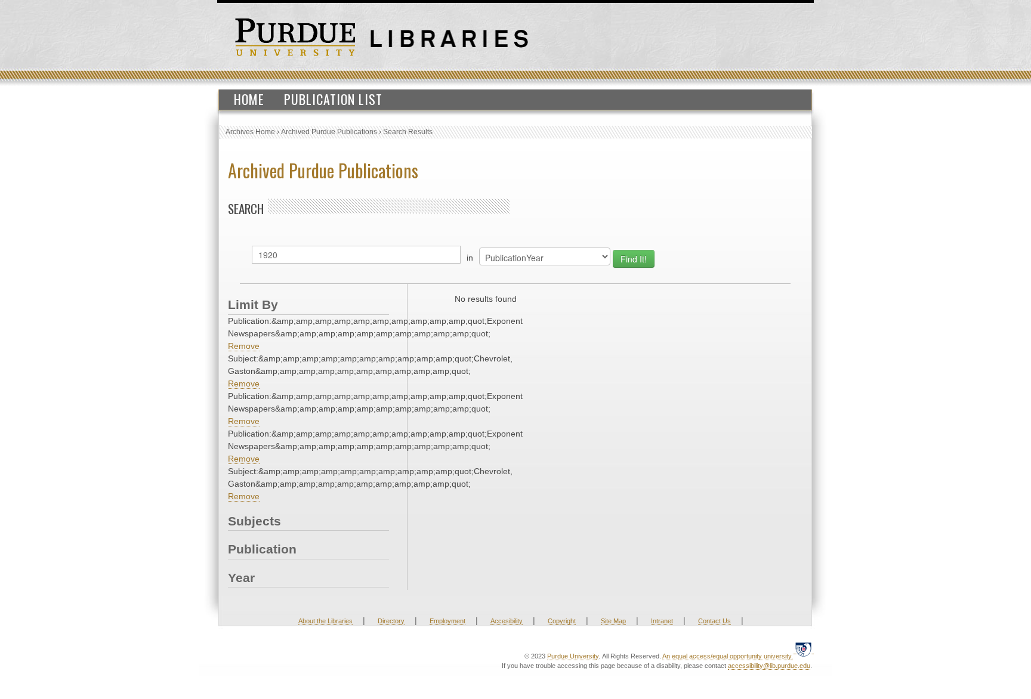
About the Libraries (325, 620)
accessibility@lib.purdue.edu (769, 665)
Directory (391, 620)
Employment (447, 620)
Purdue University (572, 656)
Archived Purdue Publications (329, 132)
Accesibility (506, 620)
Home (249, 99)
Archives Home (250, 132)
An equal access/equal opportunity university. (727, 656)
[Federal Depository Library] (803, 649)
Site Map (613, 620)
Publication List (333, 99)
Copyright (562, 620)
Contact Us (714, 620)
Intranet (662, 620)
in (470, 257)
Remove (244, 346)
